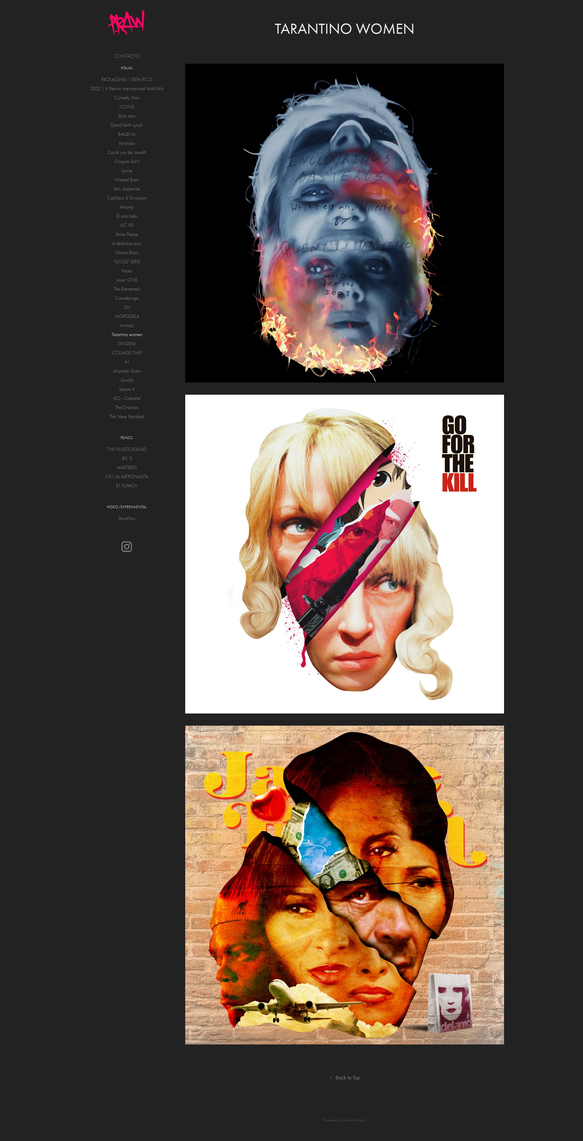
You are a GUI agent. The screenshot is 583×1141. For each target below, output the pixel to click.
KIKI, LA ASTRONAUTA (126, 476)
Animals (127, 325)
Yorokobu (126, 143)
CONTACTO (126, 56)
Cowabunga (126, 298)
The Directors (126, 407)
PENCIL (127, 437)
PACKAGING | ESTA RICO (126, 79)
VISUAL (127, 67)
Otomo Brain (126, 252)
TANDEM (127, 343)
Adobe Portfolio (354, 1120)
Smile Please (126, 234)
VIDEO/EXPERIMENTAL (127, 506)
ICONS (126, 107)
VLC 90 (127, 225)
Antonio (127, 207)
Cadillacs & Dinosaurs (127, 198)
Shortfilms (126, 518)
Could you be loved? (126, 152)
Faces (127, 271)
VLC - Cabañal (127, 398)
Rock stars (126, 116)
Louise (126, 170)
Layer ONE (126, 280)
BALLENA (126, 134)
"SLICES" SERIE (127, 261)
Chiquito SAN (127, 161)
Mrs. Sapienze (127, 189)
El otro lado (127, 216)
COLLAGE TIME (127, 353)
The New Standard (126, 416)
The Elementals (127, 289)
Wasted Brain (126, 179)
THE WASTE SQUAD (126, 449)
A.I (126, 362)
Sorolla (127, 380)
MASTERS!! (127, 467)
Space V (127, 389)
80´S (127, 458)
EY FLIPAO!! (127, 486)
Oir (127, 307)
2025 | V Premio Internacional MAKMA (126, 88)
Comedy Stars (127, 97)
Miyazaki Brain (127, 371)
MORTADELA (127, 316)
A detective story (127, 243)
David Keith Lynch (127, 125)
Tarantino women (126, 334)
